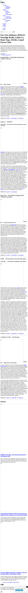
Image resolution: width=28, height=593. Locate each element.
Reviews (7, 8)
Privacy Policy (16, 582)
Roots (7, 10)
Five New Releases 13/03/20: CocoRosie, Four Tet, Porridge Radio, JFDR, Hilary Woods (14, 573)
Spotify (8, 118)
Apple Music (14, 118)
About (4, 19)
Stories (4, 9)
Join (6, 21)
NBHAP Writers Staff (6, 54)
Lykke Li (3, 152)
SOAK (18, 287)
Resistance (8, 12)
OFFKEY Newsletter (19, 590)
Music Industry (9, 18)
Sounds (4, 5)
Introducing (8, 7)
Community (8, 16)
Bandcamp (21, 118)
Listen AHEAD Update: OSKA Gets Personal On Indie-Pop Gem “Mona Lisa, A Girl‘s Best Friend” (14, 514)
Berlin (4, 15)
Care (7, 13)
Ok (1, 591)
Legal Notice (9, 582)
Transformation (9, 14)
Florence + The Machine (9, 169)
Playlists (7, 6)
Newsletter (8, 20)
